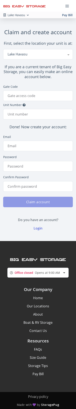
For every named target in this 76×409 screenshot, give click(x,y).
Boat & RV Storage (38, 322)
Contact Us (38, 330)
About (38, 314)
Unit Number (12, 105)
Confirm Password (16, 177)
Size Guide (38, 357)
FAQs (38, 349)
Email (7, 137)
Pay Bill (67, 15)
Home (38, 298)
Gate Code (10, 87)
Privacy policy (38, 396)
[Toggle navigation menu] (69, 5)
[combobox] (38, 54)
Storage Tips (38, 365)
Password (10, 157)
